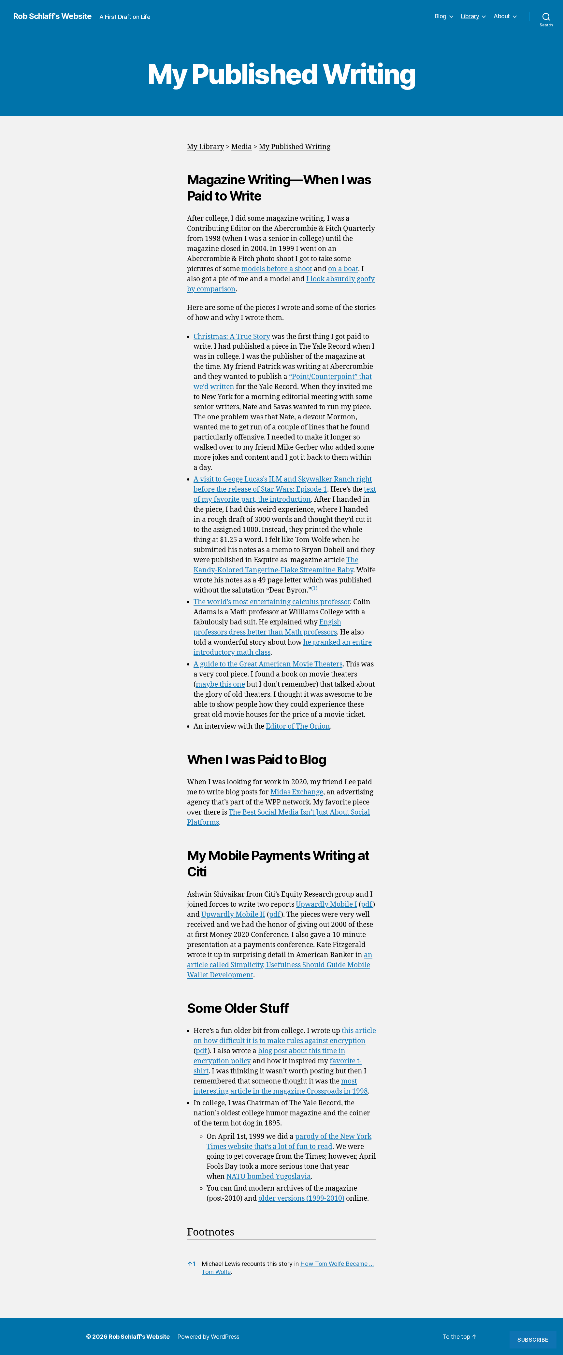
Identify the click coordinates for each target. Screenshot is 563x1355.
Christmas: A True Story (232, 336)
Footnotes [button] (210, 1232)
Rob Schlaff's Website (52, 16)
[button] (314, 590)
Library (470, 16)
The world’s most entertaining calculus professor (272, 602)
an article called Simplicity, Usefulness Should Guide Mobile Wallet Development (279, 965)
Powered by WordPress (208, 1336)
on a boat (343, 269)
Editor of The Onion (298, 726)
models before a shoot (276, 269)
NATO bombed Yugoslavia (268, 1176)
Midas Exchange (296, 792)
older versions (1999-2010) (301, 1198)
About (502, 16)
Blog (440, 16)
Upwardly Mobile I (326, 904)
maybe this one (220, 684)
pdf (367, 904)
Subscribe (533, 1339)
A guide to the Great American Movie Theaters (268, 664)
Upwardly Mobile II (233, 914)
